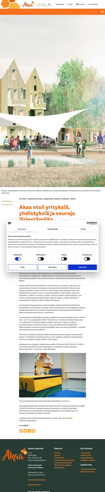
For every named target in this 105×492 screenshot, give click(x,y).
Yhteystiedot (85, 453)
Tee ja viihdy (59, 458)
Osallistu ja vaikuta (88, 460)
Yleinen (73, 199)
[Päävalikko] (102, 12)
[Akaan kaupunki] (18, 4)
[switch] (41, 258)
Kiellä (23, 267)
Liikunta (57, 199)
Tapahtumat (60, 4)
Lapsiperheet (48, 199)
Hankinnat (32, 199)
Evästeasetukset (34, 485)
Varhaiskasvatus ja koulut (64, 460)
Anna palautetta (87, 458)
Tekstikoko (94, 4)
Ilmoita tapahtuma (87, 472)
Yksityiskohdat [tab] (52, 229)
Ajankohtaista (6, 201)
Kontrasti (81, 4)
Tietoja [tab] (83, 229)
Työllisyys (65, 199)
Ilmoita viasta (86, 455)
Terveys (57, 455)
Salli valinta (52, 267)
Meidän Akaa (59, 467)
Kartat (70, 4)
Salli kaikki (82, 267)
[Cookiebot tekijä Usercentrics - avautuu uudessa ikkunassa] (88, 223)
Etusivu (57, 453)
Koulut (39, 199)
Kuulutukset (6, 204)
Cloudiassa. (65, 401)
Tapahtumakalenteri (88, 469)
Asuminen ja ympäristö (63, 463)
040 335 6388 (67, 418)
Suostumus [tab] (22, 229)
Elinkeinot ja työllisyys (63, 465)
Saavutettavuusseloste (37, 480)
